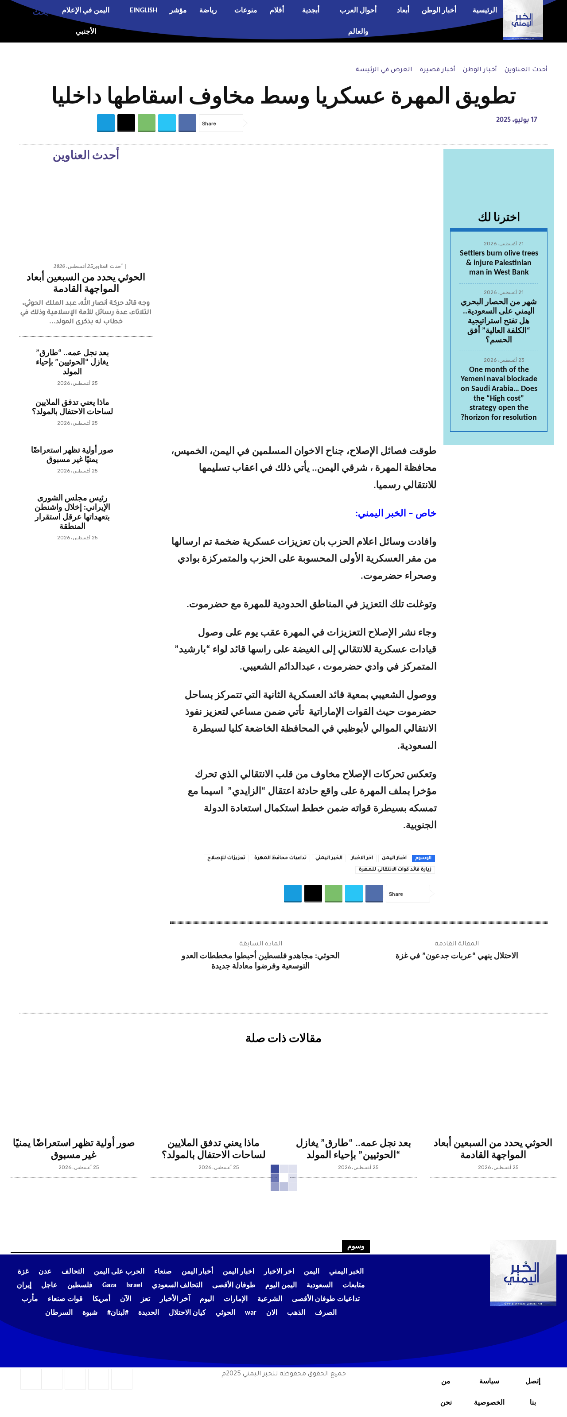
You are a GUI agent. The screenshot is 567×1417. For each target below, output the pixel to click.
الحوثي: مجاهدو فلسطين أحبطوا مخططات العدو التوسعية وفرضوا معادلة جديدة (261, 961)
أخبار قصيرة (437, 70)
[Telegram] (106, 123)
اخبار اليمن (394, 858)
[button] (29, 11)
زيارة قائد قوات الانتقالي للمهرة (395, 869)
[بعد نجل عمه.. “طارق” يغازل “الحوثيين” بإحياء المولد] (135, 365)
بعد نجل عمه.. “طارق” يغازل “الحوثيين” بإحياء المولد (72, 362)
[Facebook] (187, 123)
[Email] (126, 123)
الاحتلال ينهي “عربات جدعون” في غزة (457, 956)
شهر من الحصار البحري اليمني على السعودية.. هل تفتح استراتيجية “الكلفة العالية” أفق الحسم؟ (499, 321)
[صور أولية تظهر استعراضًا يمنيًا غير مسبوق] (135, 463)
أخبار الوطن (480, 70)
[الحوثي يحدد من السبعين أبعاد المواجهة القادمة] (85, 213)
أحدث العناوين (526, 70)
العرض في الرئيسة (384, 70)
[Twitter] (167, 123)
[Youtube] (31, 1379)
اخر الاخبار (362, 858)
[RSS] (98, 1379)
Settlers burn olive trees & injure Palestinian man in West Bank (499, 263)
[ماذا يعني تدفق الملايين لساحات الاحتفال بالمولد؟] (135, 415)
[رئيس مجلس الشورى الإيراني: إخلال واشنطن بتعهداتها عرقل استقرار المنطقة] (135, 511)
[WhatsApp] (146, 123)
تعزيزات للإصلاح (226, 858)
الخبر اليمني (328, 858)
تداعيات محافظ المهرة (280, 858)
